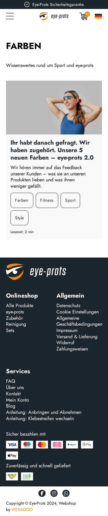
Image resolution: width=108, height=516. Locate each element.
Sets (10, 330)
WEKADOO (22, 509)
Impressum (66, 330)
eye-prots (15, 312)
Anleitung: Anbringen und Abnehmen (43, 412)
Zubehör (14, 318)
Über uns (15, 388)
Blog (10, 406)
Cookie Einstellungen (77, 312)
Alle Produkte (19, 306)
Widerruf (65, 343)
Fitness (47, 200)
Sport (70, 200)
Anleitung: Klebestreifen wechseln (40, 419)
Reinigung (16, 324)
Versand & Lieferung (77, 337)
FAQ (10, 381)
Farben (21, 200)
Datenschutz (68, 306)
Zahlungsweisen (72, 349)
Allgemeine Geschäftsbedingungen (79, 321)
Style (19, 218)
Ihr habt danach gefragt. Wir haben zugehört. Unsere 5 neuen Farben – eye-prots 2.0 (52, 150)
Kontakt (13, 394)
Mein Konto (17, 400)
